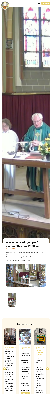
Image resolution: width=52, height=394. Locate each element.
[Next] (47, 368)
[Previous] (4, 368)
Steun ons (45, 3)
